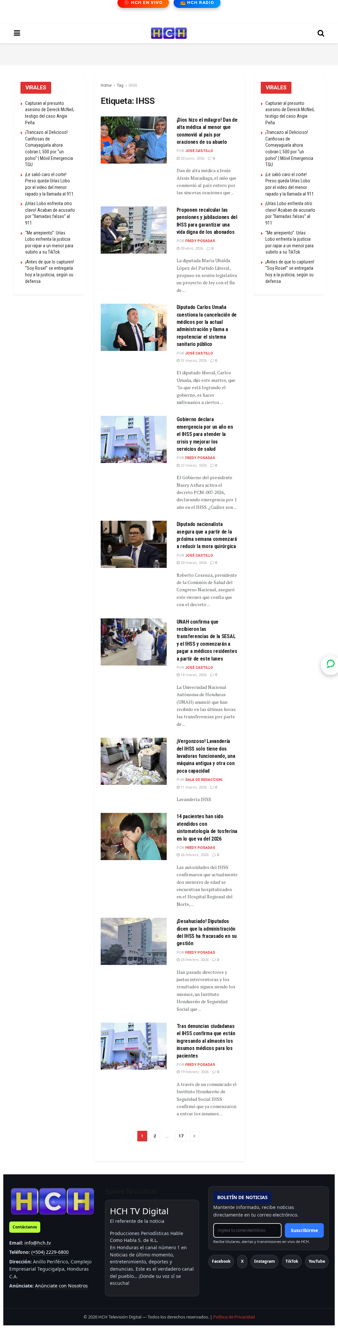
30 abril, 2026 (191, 248)
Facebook (221, 1261)
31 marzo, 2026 (193, 360)
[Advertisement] (169, 53)
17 (181, 1135)
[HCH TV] (52, 1201)
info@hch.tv (37, 1243)
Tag (120, 85)
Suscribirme (304, 1230)
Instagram (264, 1261)
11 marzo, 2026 (193, 787)
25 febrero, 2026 (194, 960)
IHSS (133, 85)
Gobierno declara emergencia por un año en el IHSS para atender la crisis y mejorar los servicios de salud (205, 434)
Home (106, 85)
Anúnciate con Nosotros (61, 1286)
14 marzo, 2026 (193, 675)
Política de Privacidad (234, 1317)
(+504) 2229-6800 (50, 1252)
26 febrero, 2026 (194, 855)
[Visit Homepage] (168, 33)
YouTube (317, 1261)
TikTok (292, 1261)
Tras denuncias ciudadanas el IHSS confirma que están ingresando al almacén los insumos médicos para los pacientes (206, 1041)
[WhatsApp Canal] (330, 665)
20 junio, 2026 (192, 158)
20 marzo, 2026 (193, 563)
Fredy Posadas (200, 241)
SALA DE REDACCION (203, 780)
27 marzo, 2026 (193, 465)
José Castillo (199, 151)
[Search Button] (321, 33)
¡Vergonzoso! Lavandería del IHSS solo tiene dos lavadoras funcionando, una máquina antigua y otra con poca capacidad (206, 756)
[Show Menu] (17, 33)
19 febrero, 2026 (194, 1072)
